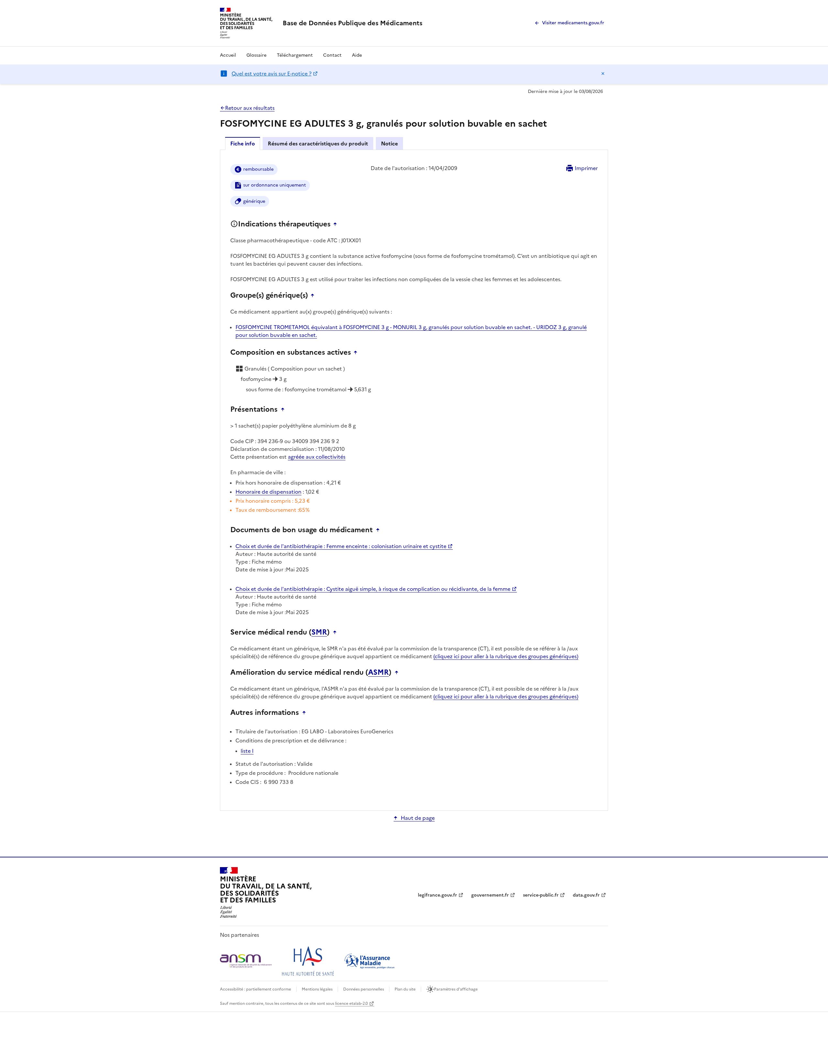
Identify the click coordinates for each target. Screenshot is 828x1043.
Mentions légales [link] (317, 989)
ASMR (378, 672)
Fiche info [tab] (242, 143)
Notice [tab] (389, 143)
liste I (247, 751)
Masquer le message (603, 73)
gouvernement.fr (490, 895)
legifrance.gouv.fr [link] (437, 895)
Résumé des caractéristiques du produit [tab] (318, 143)
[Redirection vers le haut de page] (336, 224)
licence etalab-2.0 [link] (351, 1003)
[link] (352, 23)
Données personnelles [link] (363, 989)
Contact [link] (332, 55)
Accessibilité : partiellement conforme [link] (255, 989)
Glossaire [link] (256, 55)
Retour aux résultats (250, 108)
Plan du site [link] (405, 989)
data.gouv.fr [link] (586, 895)
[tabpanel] (414, 479)
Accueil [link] (228, 55)
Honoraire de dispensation (268, 492)
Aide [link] (357, 55)
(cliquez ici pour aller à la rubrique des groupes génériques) (505, 656)
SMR (319, 632)
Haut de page (418, 818)
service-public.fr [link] (541, 895)
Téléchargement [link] (295, 55)
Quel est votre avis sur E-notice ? (271, 73)
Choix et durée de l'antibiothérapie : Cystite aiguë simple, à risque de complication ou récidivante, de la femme (372, 589)
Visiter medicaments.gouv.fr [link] (573, 22)
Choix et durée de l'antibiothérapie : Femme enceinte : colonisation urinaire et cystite (340, 546)
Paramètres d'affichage (456, 989)
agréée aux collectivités (316, 457)
